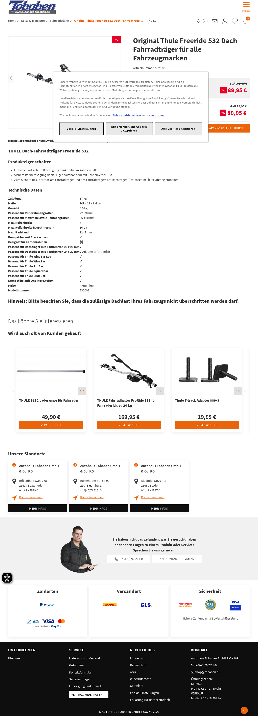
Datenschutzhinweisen (127, 115)
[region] (130, 107)
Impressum (157, 115)
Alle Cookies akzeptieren (178, 129)
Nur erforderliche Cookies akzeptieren (129, 128)
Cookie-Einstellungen (81, 129)
